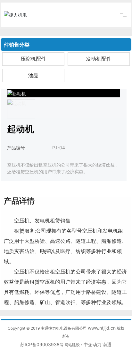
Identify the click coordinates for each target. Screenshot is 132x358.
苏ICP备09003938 (40, 344)
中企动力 (93, 344)
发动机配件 (98, 59)
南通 (107, 344)
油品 (33, 75)
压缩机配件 (33, 59)
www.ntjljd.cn (102, 328)
